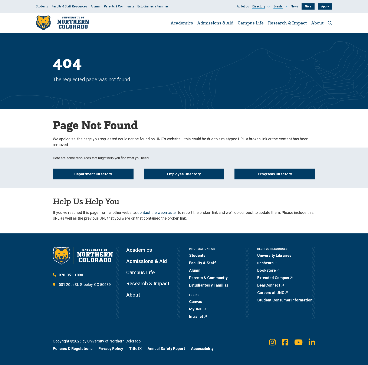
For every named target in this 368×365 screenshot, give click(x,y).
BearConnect (268, 285)
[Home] (62, 23)
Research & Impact (287, 22)
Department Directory (93, 174)
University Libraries (274, 255)
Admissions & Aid (215, 22)
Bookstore (266, 270)
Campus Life (251, 22)
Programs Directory (275, 174)
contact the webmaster (157, 212)
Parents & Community (119, 6)
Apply (325, 6)
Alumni (96, 6)
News (294, 6)
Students (42, 6)
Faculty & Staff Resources (69, 6)
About (317, 22)
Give (308, 6)
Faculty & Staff (202, 263)
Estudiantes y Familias (153, 6)
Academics (182, 22)
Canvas (195, 301)
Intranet (196, 316)
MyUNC (195, 309)
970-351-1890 (71, 275)
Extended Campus (273, 278)
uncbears (265, 263)
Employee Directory (184, 174)
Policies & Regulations (72, 348)
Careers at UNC (270, 292)
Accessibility (202, 348)
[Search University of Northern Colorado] (330, 23)
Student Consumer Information (284, 300)
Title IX (135, 348)
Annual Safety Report (166, 348)
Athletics (243, 6)
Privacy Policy (110, 348)
